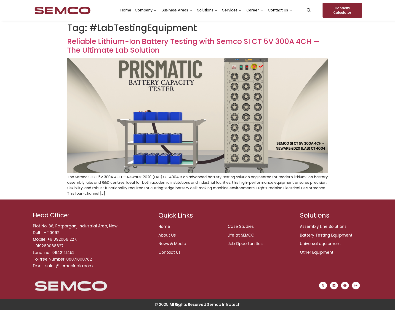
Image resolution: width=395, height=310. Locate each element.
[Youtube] (345, 285)
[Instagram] (356, 285)
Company (143, 10)
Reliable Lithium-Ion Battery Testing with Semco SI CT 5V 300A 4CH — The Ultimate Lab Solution (193, 45)
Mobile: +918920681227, (55, 239)
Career (252, 10)
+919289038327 (48, 246)
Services (230, 10)
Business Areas (174, 10)
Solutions (205, 10)
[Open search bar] (309, 10)
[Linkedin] (334, 285)
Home (125, 10)
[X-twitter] (323, 285)
